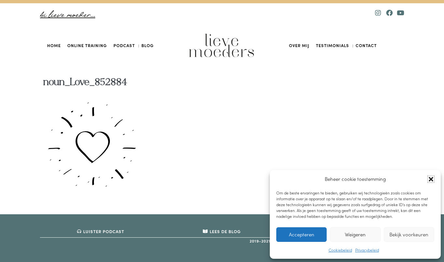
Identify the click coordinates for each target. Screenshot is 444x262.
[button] (431, 179)
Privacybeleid (367, 250)
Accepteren (301, 234)
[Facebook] (389, 13)
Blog (147, 45)
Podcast (124, 45)
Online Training (87, 45)
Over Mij (299, 45)
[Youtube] (401, 13)
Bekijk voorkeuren (408, 234)
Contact (366, 45)
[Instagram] (378, 13)
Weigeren (355, 234)
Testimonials (332, 45)
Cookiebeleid (340, 250)
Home (54, 45)
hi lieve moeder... (67, 15)
